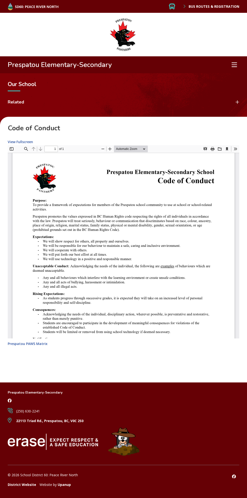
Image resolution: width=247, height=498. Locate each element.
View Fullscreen (20, 141)
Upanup (64, 484)
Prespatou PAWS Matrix (28, 343)
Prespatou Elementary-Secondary (60, 64)
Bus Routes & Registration (213, 6)
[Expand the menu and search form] (234, 65)
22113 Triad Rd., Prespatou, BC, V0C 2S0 (49, 420)
